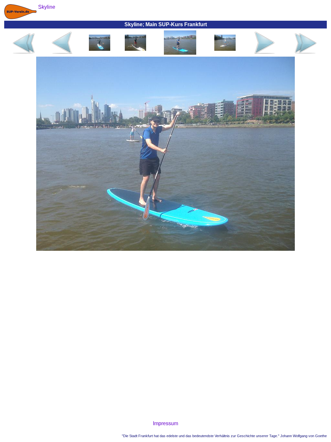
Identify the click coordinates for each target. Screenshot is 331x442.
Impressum (165, 423)
